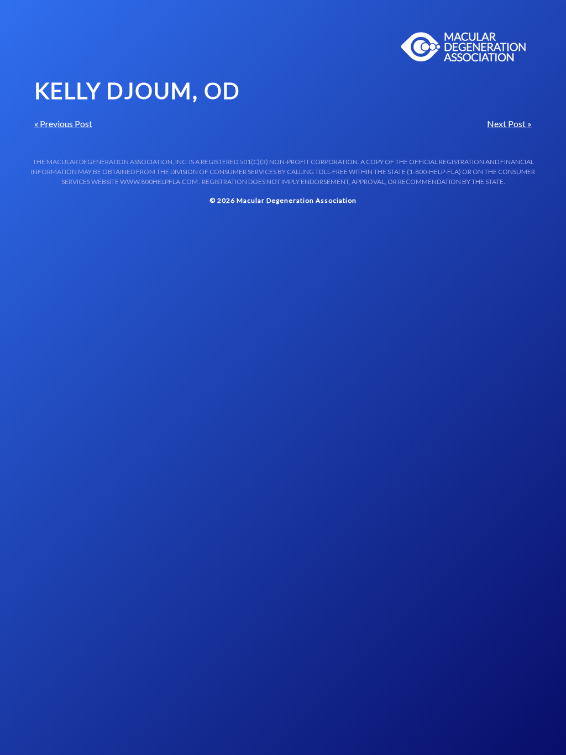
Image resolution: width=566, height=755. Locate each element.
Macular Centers (463, 47)
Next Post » (509, 123)
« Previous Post (63, 123)
